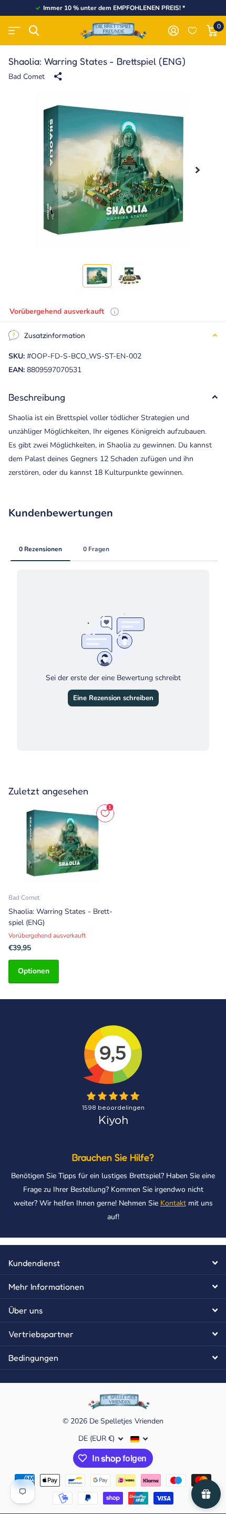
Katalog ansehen (14, 30)
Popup (114, 311)
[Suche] (34, 31)
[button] (197, 170)
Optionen (33, 971)
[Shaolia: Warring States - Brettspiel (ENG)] (62, 843)
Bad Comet (26, 77)
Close (113, 1262)
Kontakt (173, 1203)
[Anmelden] (173, 30)
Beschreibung (36, 397)
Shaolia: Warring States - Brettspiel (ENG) (60, 917)
